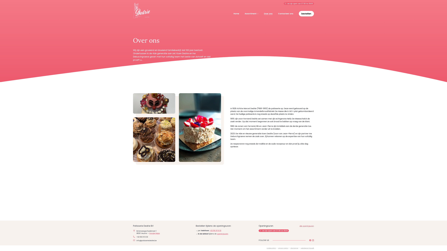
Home (236, 14)
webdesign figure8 (307, 248)
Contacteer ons (285, 14)
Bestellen (306, 13)
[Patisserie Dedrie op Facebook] (310, 240)
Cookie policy (271, 248)
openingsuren (222, 234)
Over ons (268, 14)
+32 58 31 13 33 (142, 237)
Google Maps (154, 233)
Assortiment (250, 14)
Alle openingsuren (307, 226)
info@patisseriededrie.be (147, 240)
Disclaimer (294, 248)
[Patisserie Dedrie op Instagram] (313, 240)
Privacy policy (283, 248)
